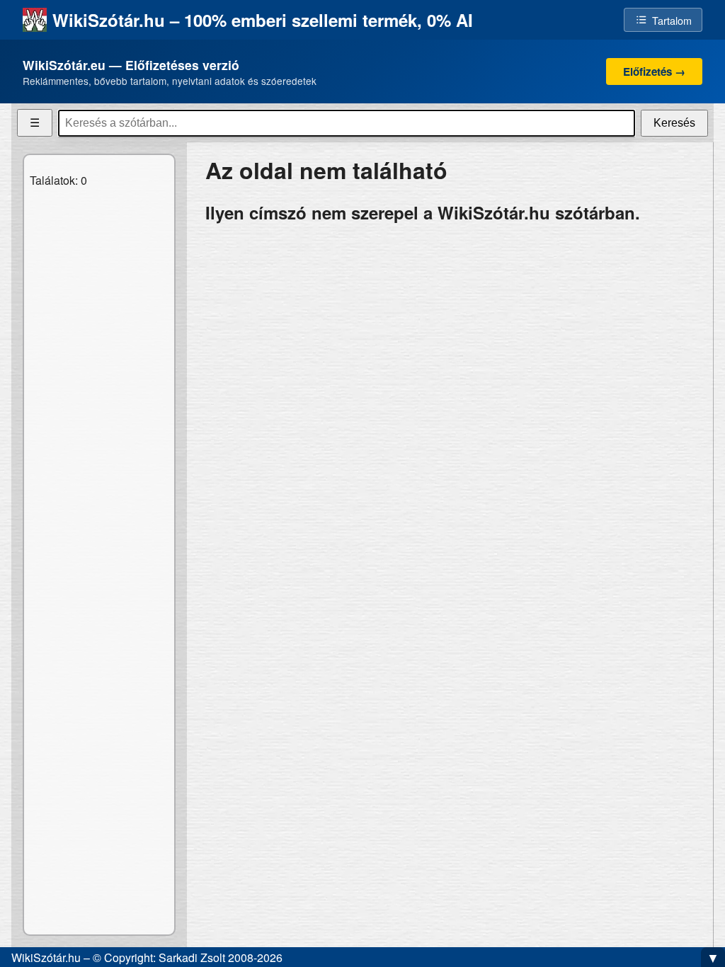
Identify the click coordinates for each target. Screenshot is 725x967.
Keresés (674, 123)
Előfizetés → (654, 71)
